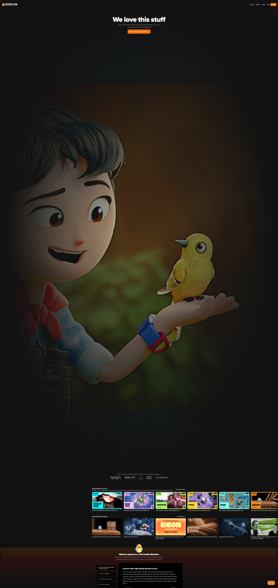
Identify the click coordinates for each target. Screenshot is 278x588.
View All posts (180, 516)
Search (252, 4)
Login (268, 4)
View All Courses (180, 489)
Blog (264, 4)
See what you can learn (138, 32)
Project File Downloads (105, 579)
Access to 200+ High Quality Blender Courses (106, 567)
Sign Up (273, 4)
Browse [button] (258, 4)
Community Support (104, 584)
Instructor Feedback (104, 573)
